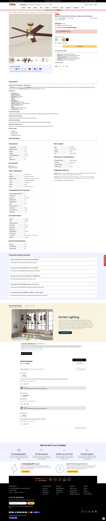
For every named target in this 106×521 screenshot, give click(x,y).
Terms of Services (24, 506)
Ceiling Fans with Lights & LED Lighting (26, 12)
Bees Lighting (15, 515)
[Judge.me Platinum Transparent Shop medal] (55, 479)
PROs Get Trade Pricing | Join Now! (16, 1)
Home (10, 12)
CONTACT (86, 1)
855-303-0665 (92, 1)
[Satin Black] (67, 39)
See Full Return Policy (69, 180)
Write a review (79, 360)
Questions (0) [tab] (41, 369)
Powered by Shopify (22, 515)
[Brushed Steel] (56, 39)
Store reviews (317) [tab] (33, 369)
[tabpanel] (53, 324)
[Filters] (77, 369)
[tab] (15, 306)
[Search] (50, 4)
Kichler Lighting (62, 18)
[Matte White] (60, 39)
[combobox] (35, 4)
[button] (39, 10)
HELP (82, 1)
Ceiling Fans (14, 12)
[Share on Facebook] (60, 66)
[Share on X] (63, 66)
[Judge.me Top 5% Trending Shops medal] (69, 479)
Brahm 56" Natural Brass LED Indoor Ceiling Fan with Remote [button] (35, 388)
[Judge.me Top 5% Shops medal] (64, 479)
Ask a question (79, 363)
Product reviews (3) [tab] (24, 369)
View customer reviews (26, 353)
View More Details (59, 62)
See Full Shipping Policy (59, 180)
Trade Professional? (66, 27)
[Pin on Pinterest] (66, 66)
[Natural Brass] (63, 39)
